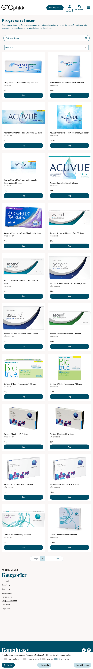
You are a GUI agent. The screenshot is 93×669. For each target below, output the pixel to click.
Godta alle (8, 665)
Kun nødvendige (82, 665)
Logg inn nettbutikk (69, 10)
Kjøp (23, 95)
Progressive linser (9, 601)
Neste (58, 559)
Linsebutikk (6, 581)
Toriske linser (7, 597)
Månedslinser (7, 593)
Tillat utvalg (44, 665)
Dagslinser (6, 585)
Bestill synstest (55, 7)
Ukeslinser (6, 605)
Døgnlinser (6, 589)
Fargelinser (6, 609)
